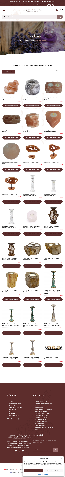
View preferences (53, 470)
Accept (34, 470)
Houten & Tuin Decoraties (42, 417)
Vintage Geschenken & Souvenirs (44, 427)
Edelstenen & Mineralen (41, 415)
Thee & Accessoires (40, 425)
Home (20, 40)
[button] (62, 458)
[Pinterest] (53, 5)
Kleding (37, 429)
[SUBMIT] (55, 450)
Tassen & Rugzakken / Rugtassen (43, 409)
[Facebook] (48, 5)
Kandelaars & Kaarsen (29, 40)
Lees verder (53, 365)
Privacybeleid (45, 474)
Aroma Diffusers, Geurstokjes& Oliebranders (43, 404)
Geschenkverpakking (40, 419)
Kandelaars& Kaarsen (41, 411)
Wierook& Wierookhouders (42, 413)
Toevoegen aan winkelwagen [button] (11, 105)
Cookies (39, 474)
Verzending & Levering (15, 403)
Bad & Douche (39, 407)
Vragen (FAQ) (12, 405)
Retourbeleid (12, 409)
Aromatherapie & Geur (41, 401)
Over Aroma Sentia (14, 415)
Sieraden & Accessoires (41, 421)
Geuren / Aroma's (39, 423)
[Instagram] (50, 5)
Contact (11, 401)
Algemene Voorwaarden (15, 407)
